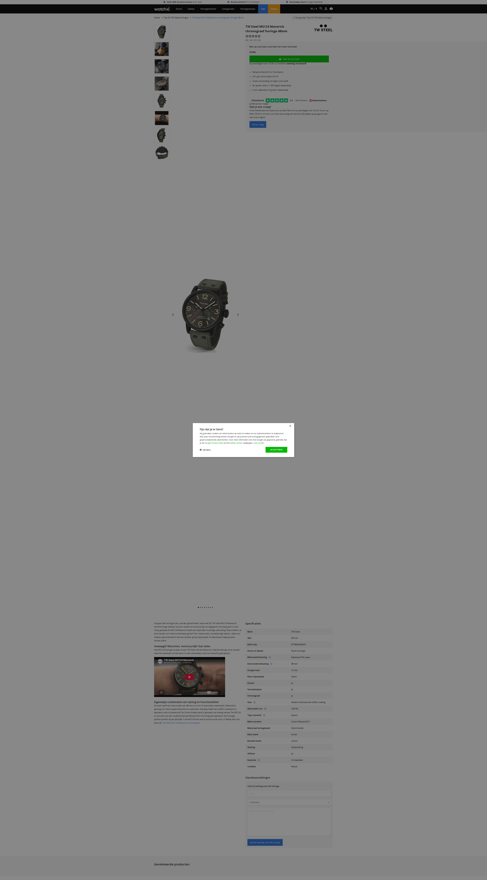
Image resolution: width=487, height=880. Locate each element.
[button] (205, 449)
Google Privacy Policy (214, 442)
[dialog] (243, 440)
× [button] (290, 426)
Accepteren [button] (276, 449)
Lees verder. (259, 442)
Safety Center (236, 442)
